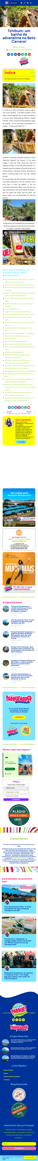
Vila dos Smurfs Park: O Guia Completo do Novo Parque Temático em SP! (22, 621)
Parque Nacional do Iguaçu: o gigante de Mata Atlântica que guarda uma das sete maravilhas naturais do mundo (23, 635)
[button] (8, 54)
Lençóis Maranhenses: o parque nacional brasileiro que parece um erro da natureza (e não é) (21, 676)
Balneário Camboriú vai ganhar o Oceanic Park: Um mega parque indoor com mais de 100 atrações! (18, 976)
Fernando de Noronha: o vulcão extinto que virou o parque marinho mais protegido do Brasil (21, 608)
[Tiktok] (31, 3)
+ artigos (21, 442)
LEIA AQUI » (14, 615)
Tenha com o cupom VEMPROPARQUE (19, 539)
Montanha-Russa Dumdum (14, 352)
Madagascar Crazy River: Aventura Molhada (20, 371)
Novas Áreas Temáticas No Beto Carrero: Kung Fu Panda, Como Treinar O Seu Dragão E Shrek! (20, 387)
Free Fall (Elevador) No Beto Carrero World (19, 333)
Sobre (6, 1073)
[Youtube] (27, 3)
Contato (7, 1080)
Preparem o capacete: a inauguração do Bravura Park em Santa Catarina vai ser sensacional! (18, 942)
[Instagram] (24, 3)
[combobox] (14, 3)
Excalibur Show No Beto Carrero (16, 341)
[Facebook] (21, 3)
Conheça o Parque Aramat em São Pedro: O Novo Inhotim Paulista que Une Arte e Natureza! (23, 662)
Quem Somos (8, 1070)
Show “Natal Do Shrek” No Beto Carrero (18, 344)
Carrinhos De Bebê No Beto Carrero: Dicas (19, 314)
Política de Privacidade (12, 1076)
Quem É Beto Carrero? (12, 309)
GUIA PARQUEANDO (19, 858)
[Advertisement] (19, 466)
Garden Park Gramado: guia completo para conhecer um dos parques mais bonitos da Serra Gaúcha (22, 649)
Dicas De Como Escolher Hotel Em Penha (19, 285)
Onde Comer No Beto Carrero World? (18, 312)
